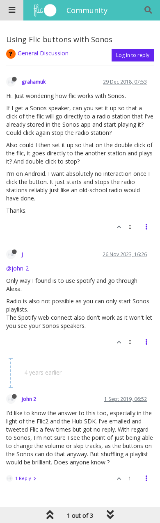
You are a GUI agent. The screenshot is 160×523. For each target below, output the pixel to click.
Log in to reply (132, 55)
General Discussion (43, 53)
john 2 (29, 399)
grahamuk (34, 81)
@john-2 (17, 268)
